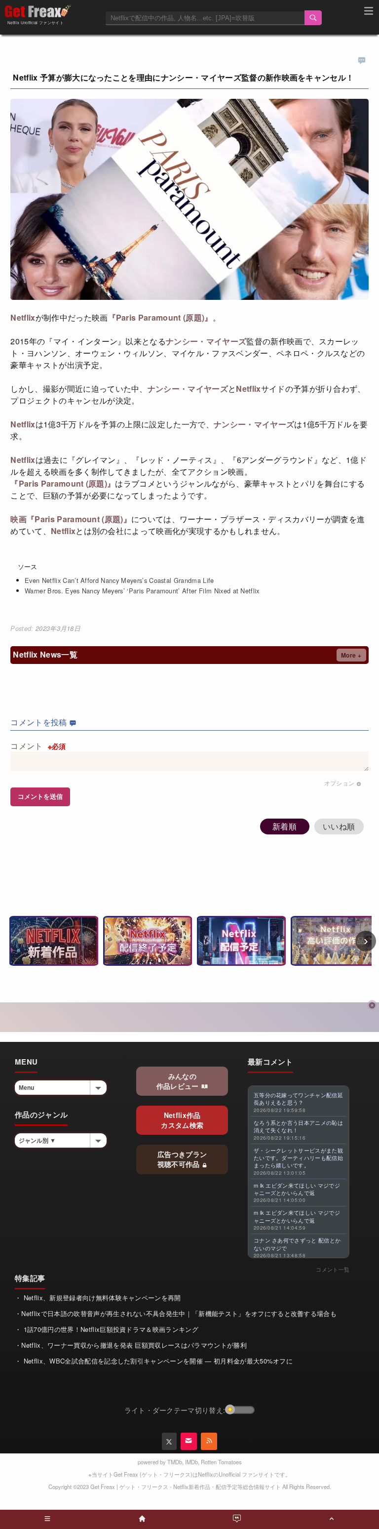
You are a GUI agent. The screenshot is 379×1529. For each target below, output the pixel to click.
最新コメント (270, 1061)
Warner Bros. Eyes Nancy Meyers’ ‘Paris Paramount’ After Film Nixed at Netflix (142, 590)
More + (351, 655)
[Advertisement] (189, 1017)
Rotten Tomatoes (221, 1462)
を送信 (40, 796)
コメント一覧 (332, 1269)
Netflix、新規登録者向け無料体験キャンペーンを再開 (101, 1297)
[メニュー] (368, 12)
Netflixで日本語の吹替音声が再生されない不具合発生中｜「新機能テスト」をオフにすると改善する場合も (179, 1313)
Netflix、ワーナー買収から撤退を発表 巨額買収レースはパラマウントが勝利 (133, 1345)
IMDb (191, 1462)
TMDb (174, 1462)
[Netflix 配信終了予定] (147, 941)
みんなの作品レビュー (178, 1081)
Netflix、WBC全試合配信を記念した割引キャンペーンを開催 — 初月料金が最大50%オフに (157, 1360)
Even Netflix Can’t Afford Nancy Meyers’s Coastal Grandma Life (119, 580)
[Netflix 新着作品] (53, 941)
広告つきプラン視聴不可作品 (182, 1159)
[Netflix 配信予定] (241, 941)
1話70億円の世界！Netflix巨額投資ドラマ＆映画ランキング (109, 1329)
